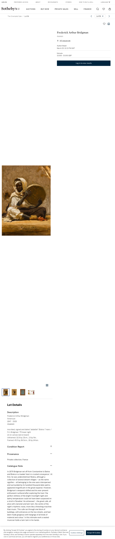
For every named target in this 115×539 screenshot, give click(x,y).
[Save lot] (104, 24)
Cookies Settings (77, 533)
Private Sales (61, 9)
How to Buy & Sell (86, 2)
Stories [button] (69, 2)
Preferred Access (21, 2)
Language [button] (104, 2)
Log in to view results (84, 63)
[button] (26, 200)
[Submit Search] (97, 9)
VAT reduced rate (65, 41)
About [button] (38, 2)
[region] (57, 533)
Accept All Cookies (93, 533)
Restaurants (53, 2)
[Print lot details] (109, 24)
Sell (76, 9)
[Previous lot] (91, 16)
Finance (88, 9)
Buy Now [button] (45, 9)
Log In (4, 2)
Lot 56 (26, 16)
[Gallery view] (47, 385)
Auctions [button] (30, 9)
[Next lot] (109, 16)
